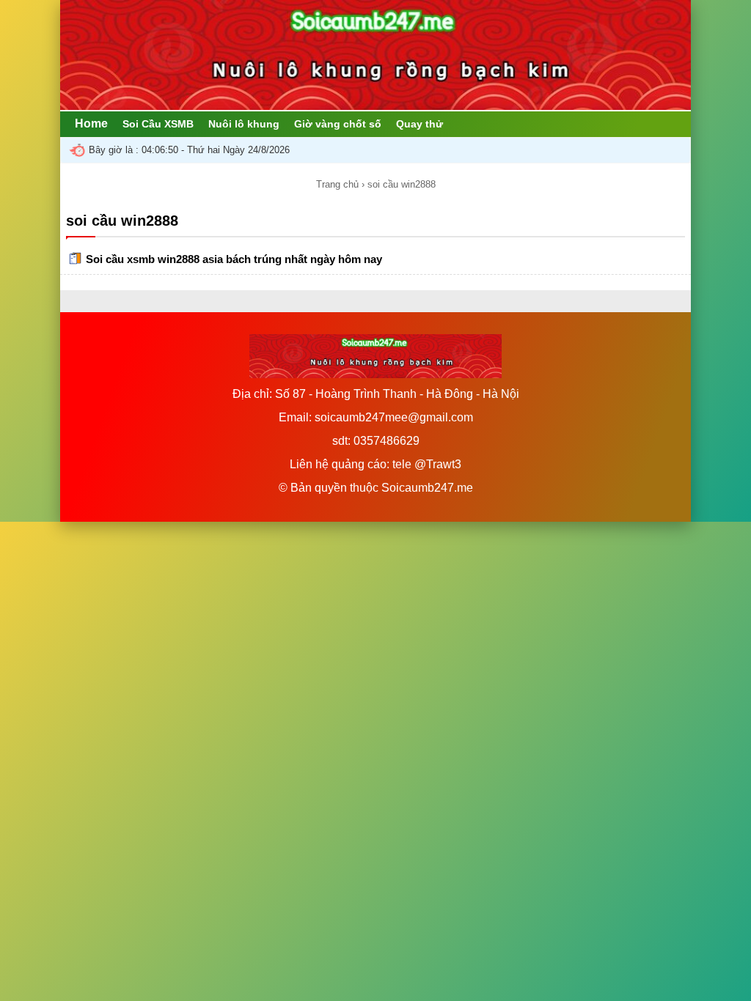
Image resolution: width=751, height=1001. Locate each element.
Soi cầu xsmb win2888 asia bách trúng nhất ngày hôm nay (234, 259)
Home (91, 123)
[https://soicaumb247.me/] (375, 106)
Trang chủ (337, 184)
